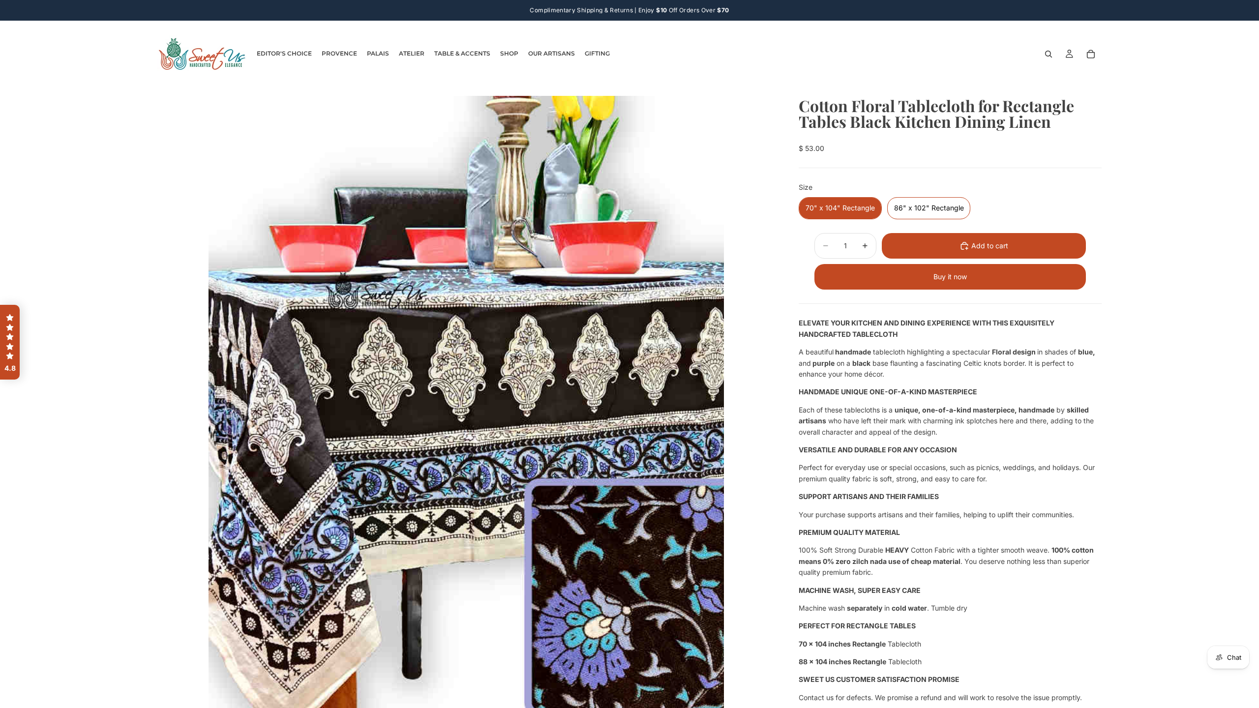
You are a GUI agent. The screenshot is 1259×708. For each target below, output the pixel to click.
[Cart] (1091, 54)
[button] (10, 342)
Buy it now (950, 276)
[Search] (1048, 54)
